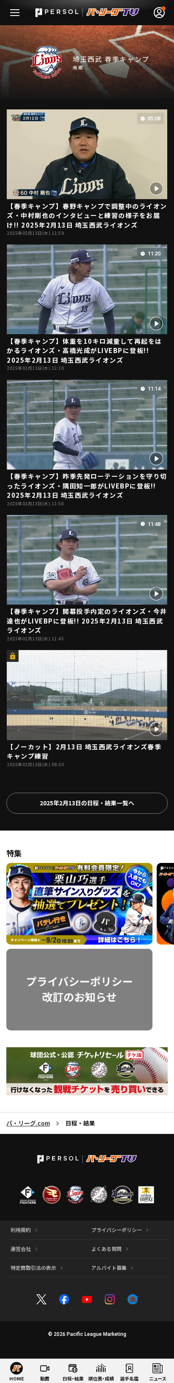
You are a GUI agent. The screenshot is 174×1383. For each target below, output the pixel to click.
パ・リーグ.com (28, 1123)
